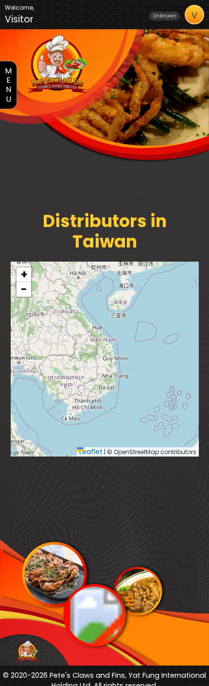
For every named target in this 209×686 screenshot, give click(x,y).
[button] (24, 274)
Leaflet (91, 452)
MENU (8, 85)
